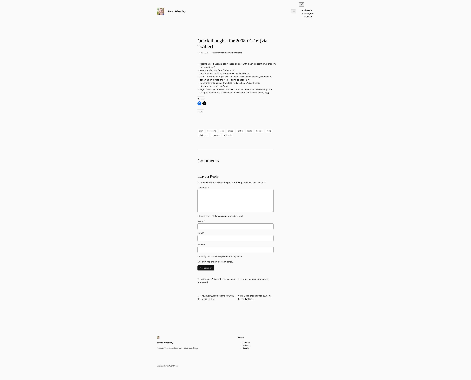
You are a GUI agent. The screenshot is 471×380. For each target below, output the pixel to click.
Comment (203, 187)
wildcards (228, 135)
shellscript (203, 135)
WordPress (173, 366)
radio (269, 131)
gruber (240, 131)
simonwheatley (220, 53)
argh (201, 131)
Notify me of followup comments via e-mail (222, 216)
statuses (215, 135)
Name (201, 221)
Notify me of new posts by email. (217, 262)
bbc (222, 131)
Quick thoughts (235, 53)
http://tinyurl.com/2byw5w (213, 86)
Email (200, 233)
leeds (249, 131)
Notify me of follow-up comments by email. (222, 256)
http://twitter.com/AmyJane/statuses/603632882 (224, 73)
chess (230, 131)
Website (201, 244)
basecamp (211, 131)
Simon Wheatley (176, 11)
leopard (259, 131)
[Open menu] (293, 11)
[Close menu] (301, 4)
